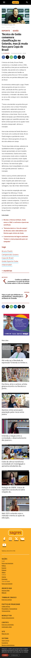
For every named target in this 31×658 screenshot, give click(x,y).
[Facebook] (3, 57)
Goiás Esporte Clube (10, 261)
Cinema (4, 577)
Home (3, 27)
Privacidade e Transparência (9, 609)
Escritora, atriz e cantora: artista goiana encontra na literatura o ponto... (14, 386)
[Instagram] (10, 539)
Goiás (13, 27)
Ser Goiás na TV (5, 343)
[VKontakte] (22, 539)
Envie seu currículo (7, 600)
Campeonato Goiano (10, 254)
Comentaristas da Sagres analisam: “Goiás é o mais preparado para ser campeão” (16, 239)
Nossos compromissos (8, 645)
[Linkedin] (15, 57)
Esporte (8, 27)
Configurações (14, 655)
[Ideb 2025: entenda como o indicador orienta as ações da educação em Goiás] (15, 504)
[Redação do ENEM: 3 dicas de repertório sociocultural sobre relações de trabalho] (15, 478)
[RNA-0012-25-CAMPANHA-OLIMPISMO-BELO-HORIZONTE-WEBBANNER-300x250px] (16, 335)
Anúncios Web (5, 590)
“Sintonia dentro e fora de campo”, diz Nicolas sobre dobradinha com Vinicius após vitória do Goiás (16, 230)
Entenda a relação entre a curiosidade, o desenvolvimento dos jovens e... (14, 437)
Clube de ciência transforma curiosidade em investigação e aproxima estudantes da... (13, 463)
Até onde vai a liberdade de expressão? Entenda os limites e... (15, 361)
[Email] (19, 57)
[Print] (23, 57)
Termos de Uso (6, 611)
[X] (7, 57)
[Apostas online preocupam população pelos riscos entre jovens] (15, 401)
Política (4, 566)
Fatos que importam (7, 563)
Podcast (4, 570)
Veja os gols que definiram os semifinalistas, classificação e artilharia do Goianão (12, 296)
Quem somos (5, 641)
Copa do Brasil (7, 258)
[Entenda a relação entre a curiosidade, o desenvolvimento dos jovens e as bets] (15, 427)
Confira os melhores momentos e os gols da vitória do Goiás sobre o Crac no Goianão (17, 281)
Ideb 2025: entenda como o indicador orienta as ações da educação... (13, 515)
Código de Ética (6, 606)
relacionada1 (7, 264)
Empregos (4, 579)
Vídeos (4, 572)
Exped (3, 643)
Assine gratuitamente (8, 618)
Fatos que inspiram (7, 584)
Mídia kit (4, 593)
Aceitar (5, 655)
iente (6, 643)
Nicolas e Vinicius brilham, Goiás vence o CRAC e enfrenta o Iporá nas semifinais (16, 222)
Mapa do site (5, 634)
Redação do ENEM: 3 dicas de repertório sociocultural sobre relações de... (13, 489)
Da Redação (6, 53)
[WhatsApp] (11, 57)
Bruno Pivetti (7, 251)
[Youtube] (4, 545)
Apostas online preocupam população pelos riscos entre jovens (13, 412)
